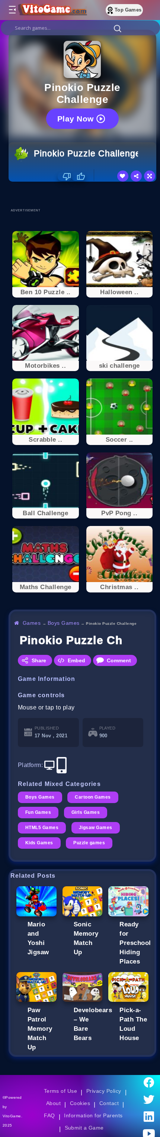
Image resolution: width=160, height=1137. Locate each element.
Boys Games (64, 623)
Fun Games (38, 812)
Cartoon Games (93, 797)
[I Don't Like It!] (64, 176)
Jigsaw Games (95, 827)
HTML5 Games (41, 827)
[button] (117, 28)
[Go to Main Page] (52, 10)
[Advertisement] (84, 194)
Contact (109, 1103)
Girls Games (85, 812)
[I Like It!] (78, 176)
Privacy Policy (103, 1091)
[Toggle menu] (12, 10)
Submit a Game (84, 1128)
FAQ (49, 1115)
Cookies (80, 1103)
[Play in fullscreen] (149, 176)
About (53, 1103)
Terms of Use (60, 1091)
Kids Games (39, 842)
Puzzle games (89, 842)
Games (31, 623)
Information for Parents (93, 1115)
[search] (80, 27)
